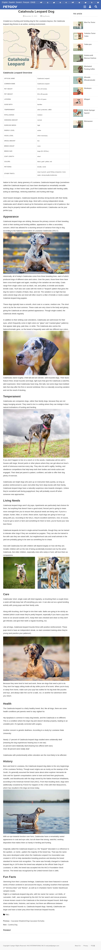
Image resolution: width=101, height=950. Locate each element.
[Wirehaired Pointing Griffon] (78, 69)
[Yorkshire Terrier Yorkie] (78, 36)
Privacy (85, 945)
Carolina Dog (12, 925)
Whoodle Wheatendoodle (89, 78)
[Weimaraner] (78, 124)
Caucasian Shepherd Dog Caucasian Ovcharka (27, 921)
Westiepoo (88, 88)
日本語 (32, 2)
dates (49, 766)
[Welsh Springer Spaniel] (78, 113)
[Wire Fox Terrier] (78, 25)
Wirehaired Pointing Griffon (89, 67)
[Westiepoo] (78, 91)
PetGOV (10, 6)
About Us (78, 945)
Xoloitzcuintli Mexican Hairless (90, 57)
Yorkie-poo (88, 44)
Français (26, 2)
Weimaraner (88, 121)
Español (12, 2)
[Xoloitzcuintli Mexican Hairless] (78, 58)
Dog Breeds (46, 16)
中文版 (93, 945)
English (5, 2)
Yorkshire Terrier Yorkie (89, 35)
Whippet (87, 99)
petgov (13, 945)
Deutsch (19, 2)
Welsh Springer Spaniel (89, 111)
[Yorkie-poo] (78, 47)
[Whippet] (78, 102)
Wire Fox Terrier (89, 22)
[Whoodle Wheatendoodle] (78, 80)
